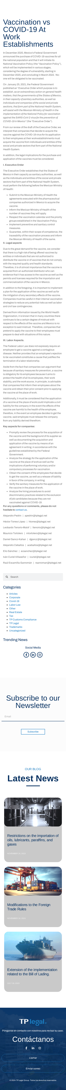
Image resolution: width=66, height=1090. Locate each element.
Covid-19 (14, 601)
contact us (21, 509)
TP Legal (14, 623)
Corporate (14, 597)
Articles (13, 593)
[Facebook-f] (26, 655)
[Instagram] (40, 655)
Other (12, 608)
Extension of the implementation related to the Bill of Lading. (32, 972)
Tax (11, 616)
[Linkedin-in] (33, 655)
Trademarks (15, 627)
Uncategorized (17, 630)
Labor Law (15, 605)
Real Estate (15, 612)
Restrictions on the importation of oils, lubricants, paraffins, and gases (32, 840)
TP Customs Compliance (23, 619)
